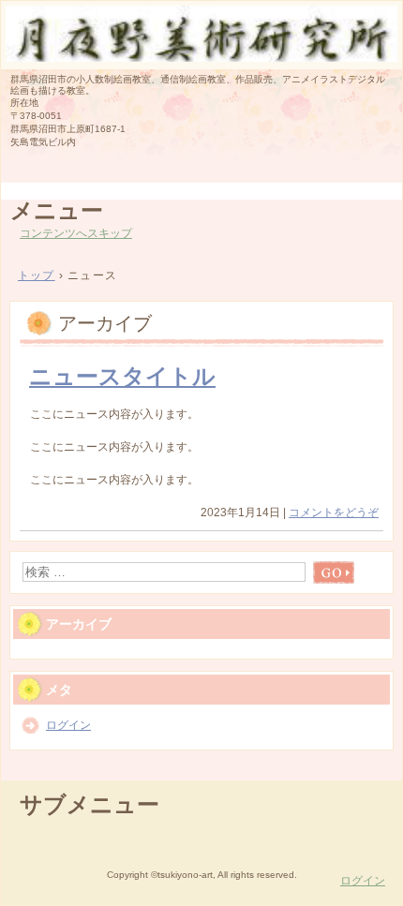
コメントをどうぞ (334, 512)
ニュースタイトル (122, 376)
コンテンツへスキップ (76, 233)
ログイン (68, 725)
